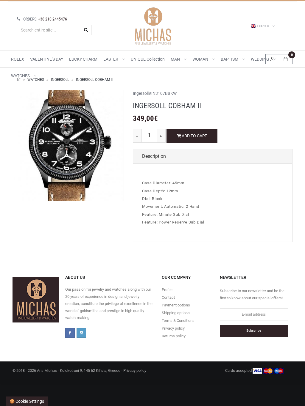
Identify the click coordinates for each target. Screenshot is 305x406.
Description (154, 156)
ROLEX (17, 59)
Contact (168, 297)
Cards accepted (239, 370)
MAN (176, 59)
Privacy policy (173, 328)
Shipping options (176, 313)
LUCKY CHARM (83, 59)
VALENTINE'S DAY (46, 59)
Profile (167, 289)
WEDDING (260, 59)
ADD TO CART (194, 135)
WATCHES (21, 75)
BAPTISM (230, 59)
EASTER (111, 59)
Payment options (176, 305)
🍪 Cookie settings (27, 401)
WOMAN (200, 59)
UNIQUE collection (148, 59)
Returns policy (174, 336)
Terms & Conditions (178, 320)
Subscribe (253, 331)
